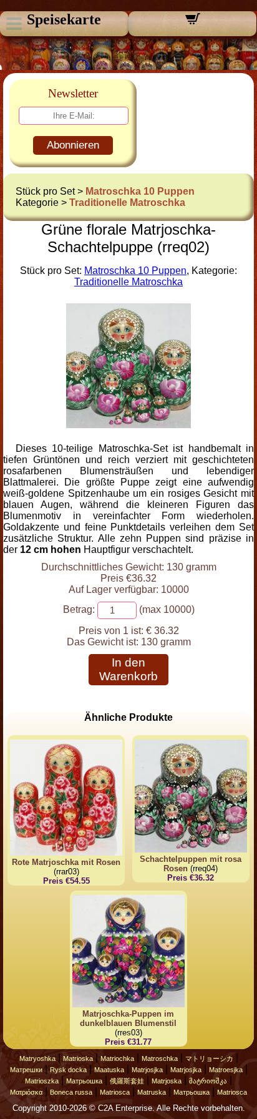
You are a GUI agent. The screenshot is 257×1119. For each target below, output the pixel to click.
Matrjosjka (147, 1069)
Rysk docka (68, 1069)
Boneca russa (71, 1092)
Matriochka (117, 1058)
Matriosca (115, 1092)
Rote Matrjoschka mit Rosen (66, 862)
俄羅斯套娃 (127, 1081)
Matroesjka (226, 1069)
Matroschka (160, 1058)
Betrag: (79, 609)
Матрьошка (84, 1081)
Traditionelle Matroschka (127, 202)
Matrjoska (167, 1081)
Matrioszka (42, 1081)
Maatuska (109, 1069)
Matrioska (78, 1058)
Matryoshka (37, 1058)
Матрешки (26, 1069)
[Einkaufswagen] (192, 22)
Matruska (151, 1092)
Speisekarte (64, 19)
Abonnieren (73, 145)
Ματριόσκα (26, 1092)
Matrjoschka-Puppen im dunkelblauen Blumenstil (128, 1018)
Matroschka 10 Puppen (140, 191)
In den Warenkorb (128, 669)
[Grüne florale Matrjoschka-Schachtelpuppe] (128, 424)
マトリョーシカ (209, 1058)
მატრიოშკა (208, 1081)
